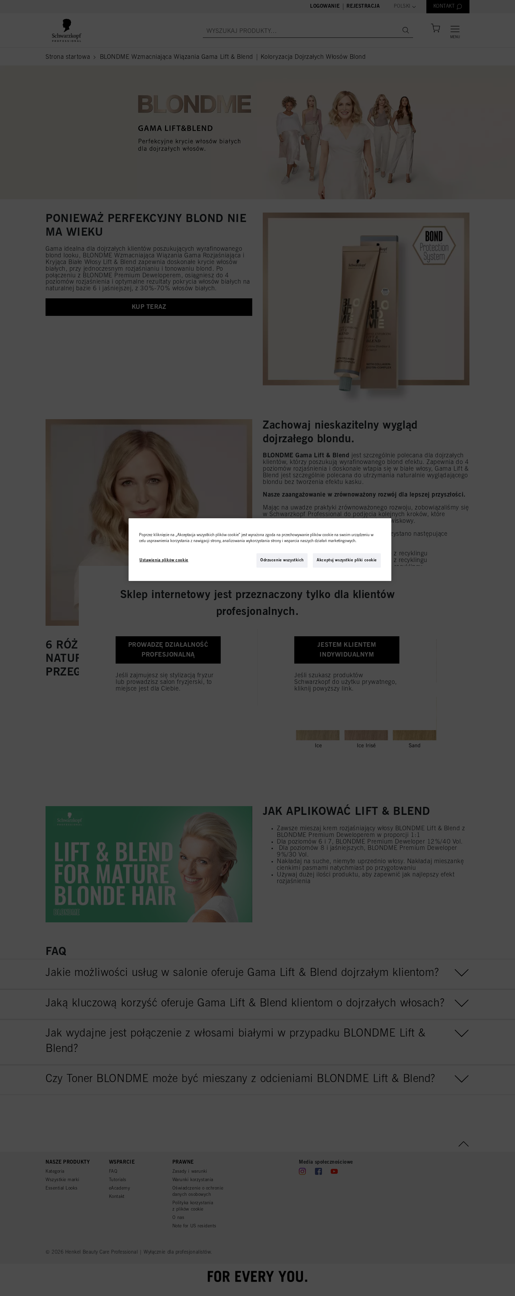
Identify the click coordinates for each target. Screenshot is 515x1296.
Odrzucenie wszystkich (282, 560)
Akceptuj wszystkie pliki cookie (347, 560)
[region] (260, 549)
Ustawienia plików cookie (163, 560)
